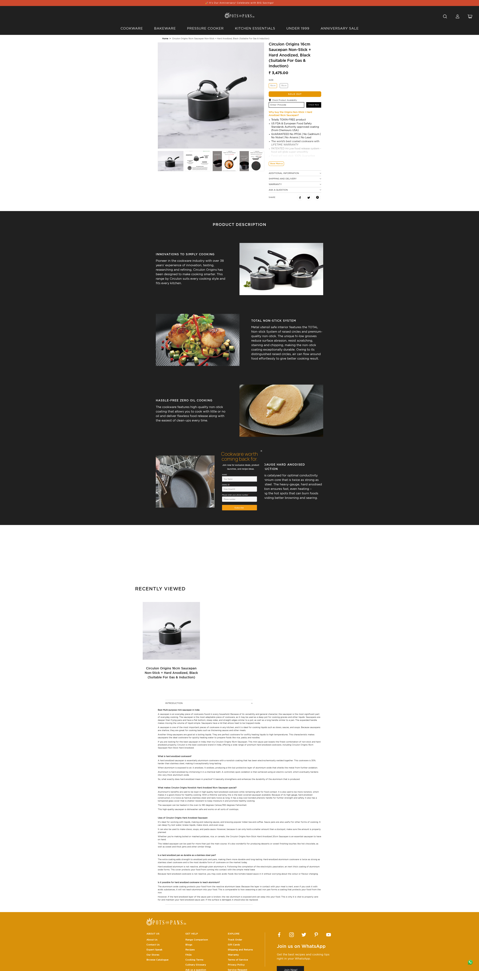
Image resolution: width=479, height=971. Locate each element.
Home (165, 39)
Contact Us (153, 945)
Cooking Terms (194, 960)
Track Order (235, 940)
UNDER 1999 (297, 28)
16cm (273, 85)
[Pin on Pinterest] (317, 197)
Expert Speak (154, 950)
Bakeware (165, 28)
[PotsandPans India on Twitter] (303, 934)
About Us (151, 940)
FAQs (188, 955)
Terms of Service (238, 960)
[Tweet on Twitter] (309, 197)
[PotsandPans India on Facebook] (279, 934)
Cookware (131, 28)
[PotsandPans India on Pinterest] (316, 934)
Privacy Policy (236, 965)
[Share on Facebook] (300, 197)
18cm (284, 85)
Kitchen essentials (255, 28)
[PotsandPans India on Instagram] (291, 934)
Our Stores (152, 955)
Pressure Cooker (205, 28)
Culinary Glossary (195, 965)
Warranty (233, 955)
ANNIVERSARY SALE (340, 28)
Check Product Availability (284, 100)
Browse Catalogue (157, 960)
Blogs (188, 945)
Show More (275, 164)
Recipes (190, 950)
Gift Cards (234, 945)
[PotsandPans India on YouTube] (328, 934)
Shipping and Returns (240, 950)
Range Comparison (196, 940)
